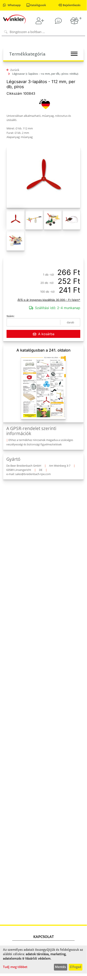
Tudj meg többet (15, 967)
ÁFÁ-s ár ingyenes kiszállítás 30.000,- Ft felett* (48, 299)
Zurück (14, 70)
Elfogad (75, 967)
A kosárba (46, 334)
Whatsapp (14, 5)
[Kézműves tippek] (58, 20)
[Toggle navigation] (74, 54)
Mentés (60, 967)
